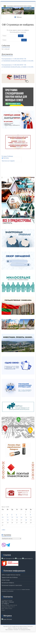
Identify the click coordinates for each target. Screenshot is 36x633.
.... (2, 70)
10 (2, 517)
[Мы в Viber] (4, 546)
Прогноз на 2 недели (8, 161)
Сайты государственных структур (11, 574)
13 (17, 517)
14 (21, 517)
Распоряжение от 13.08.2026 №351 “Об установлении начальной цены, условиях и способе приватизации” (17, 66)
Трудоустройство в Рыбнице (9, 577)
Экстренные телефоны (8, 582)
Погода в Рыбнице (7, 156)
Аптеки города (6, 580)
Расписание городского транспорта (12, 585)
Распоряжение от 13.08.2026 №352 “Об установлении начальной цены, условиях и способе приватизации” (17, 60)
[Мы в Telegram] (8, 546)
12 (12, 517)
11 (7, 517)
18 (7, 520)
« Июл (3, 530)
